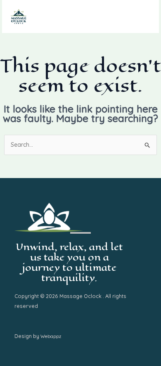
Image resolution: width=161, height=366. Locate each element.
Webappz (50, 336)
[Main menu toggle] (142, 16)
